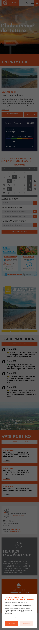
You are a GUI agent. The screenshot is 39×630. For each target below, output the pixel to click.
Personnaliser (26, 623)
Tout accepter (11, 623)
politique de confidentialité (27, 617)
